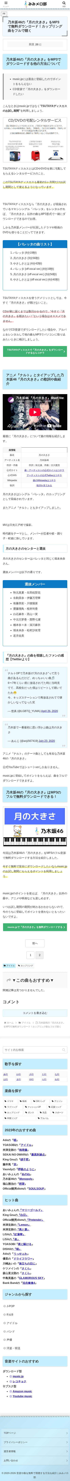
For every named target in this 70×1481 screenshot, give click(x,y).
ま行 (18, 1079)
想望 (21, 1183)
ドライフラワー (23, 1258)
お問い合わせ (11, 1460)
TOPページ (10, 1433)
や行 (31, 1079)
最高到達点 (38, 1154)
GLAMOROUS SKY (31, 1278)
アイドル (10, 965)
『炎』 (16, 1239)
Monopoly (25, 1178)
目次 (31, 44)
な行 (57, 1074)
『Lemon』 (23, 1224)
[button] (64, 1050)
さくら (26, 1268)
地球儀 (23, 1149)
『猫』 (17, 1249)
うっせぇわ (20, 1253)
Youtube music (22, 1396)
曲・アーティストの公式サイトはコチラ (44, 470)
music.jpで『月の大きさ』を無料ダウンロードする (35, 927)
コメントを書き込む (35, 1013)
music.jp (18, 1376)
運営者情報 (10, 1451)
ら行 (44, 1079)
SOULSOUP (36, 1188)
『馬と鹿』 (23, 1229)
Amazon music (22, 1391)
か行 (18, 1074)
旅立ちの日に (27, 1263)
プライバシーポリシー (16, 1442)
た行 (44, 1074)
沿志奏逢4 (29, 1282)
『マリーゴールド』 (31, 1210)
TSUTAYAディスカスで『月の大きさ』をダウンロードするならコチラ (35, 351)
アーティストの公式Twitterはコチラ (44, 475)
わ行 (57, 1079)
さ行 (31, 1074)
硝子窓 (24, 1159)
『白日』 (23, 1215)
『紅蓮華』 (18, 1234)
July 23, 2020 (47, 740)
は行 (5, 1079)
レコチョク (19, 1381)
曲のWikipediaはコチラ (44, 480)
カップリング (27, 965)
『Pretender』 (35, 1219)
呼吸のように (26, 1169)
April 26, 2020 (49, 711)
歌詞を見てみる (44, 485)
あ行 (5, 1074)
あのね (26, 1174)
